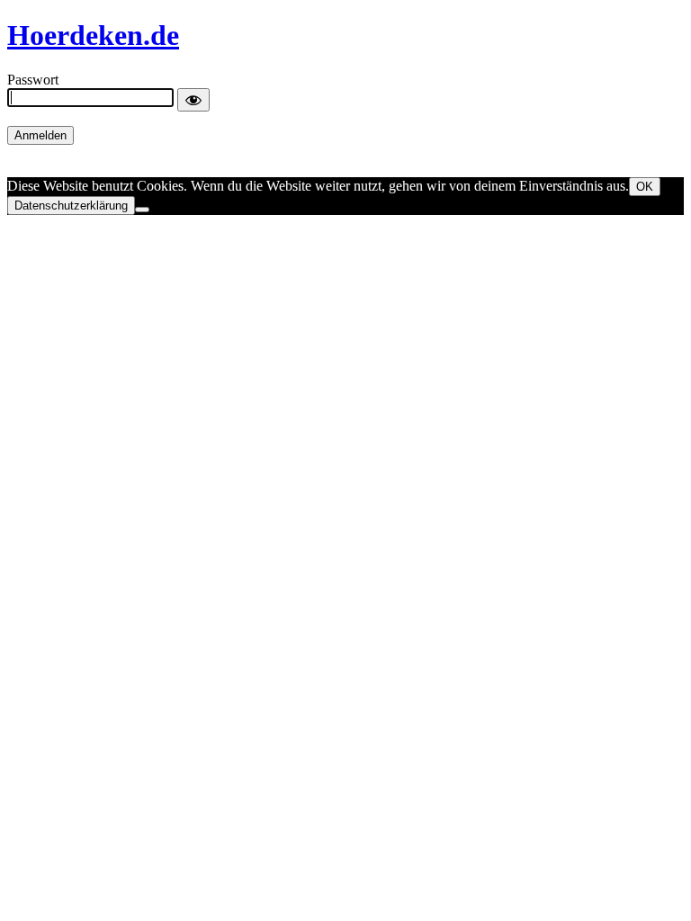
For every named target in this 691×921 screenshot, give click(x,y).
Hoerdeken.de (93, 35)
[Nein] (142, 209)
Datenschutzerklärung (71, 205)
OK (644, 186)
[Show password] (193, 100)
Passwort (32, 79)
